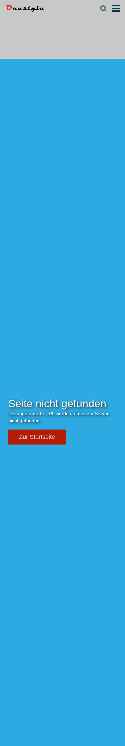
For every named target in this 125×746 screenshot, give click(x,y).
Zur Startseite (37, 437)
